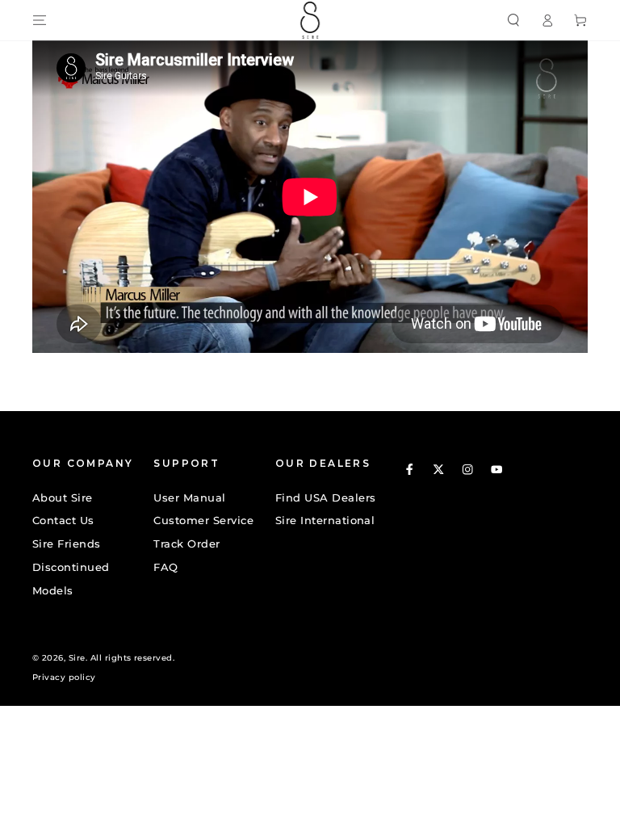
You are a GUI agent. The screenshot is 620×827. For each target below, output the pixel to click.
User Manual (189, 498)
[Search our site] (513, 20)
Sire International (325, 520)
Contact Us (63, 520)
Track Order (186, 544)
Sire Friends (66, 544)
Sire (77, 657)
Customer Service (203, 520)
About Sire (62, 498)
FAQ (165, 567)
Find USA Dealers (325, 498)
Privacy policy (64, 677)
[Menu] (40, 20)
